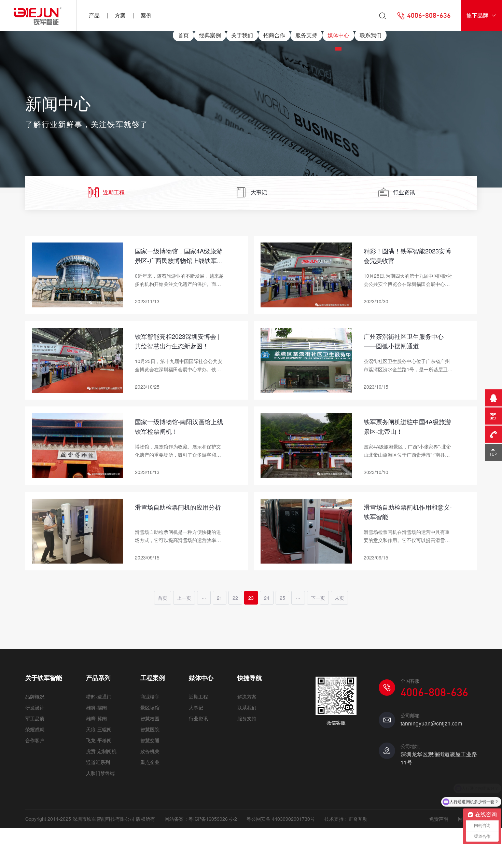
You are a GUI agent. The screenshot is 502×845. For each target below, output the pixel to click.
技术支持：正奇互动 (345, 818)
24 (266, 597)
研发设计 (34, 707)
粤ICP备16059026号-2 (213, 818)
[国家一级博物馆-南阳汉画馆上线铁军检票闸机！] (77, 444)
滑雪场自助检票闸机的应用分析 (178, 506)
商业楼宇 (149, 696)
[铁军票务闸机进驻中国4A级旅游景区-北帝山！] (306, 444)
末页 (339, 597)
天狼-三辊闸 (99, 729)
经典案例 (210, 35)
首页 (183, 35)
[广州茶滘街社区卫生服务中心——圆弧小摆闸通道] (306, 359)
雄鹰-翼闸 (96, 718)
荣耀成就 (34, 729)
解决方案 (246, 696)
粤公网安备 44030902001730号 (281, 818)
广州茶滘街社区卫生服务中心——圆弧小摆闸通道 (404, 341)
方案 (120, 15)
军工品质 (34, 718)
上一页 (184, 597)
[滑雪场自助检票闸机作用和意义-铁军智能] (306, 530)
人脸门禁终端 (100, 773)
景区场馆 (149, 707)
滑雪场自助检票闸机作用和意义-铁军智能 (408, 511)
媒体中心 (338, 35)
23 (251, 597)
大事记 (259, 192)
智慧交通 (149, 740)
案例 (146, 15)
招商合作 (274, 35)
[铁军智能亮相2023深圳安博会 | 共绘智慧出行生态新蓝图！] (77, 359)
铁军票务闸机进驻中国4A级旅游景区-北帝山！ (407, 426)
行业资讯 (404, 192)
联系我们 (370, 35)
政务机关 (149, 751)
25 (282, 597)
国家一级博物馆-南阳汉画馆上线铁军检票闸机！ (179, 426)
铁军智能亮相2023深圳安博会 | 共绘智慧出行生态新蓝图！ (177, 341)
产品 (94, 15)
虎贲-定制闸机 (101, 751)
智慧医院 (149, 729)
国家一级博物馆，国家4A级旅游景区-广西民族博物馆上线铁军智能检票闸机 (179, 256)
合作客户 (34, 740)
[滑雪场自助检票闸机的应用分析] (77, 530)
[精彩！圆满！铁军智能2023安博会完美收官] (306, 274)
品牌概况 (34, 696)
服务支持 (306, 35)
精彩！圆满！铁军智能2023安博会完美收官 (407, 255)
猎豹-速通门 (99, 696)
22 (235, 597)
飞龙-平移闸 (99, 740)
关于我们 (242, 35)
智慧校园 (149, 718)
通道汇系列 (98, 762)
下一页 (318, 597)
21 (219, 597)
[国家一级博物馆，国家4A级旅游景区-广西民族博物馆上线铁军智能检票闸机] (77, 274)
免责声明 (438, 818)
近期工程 (114, 192)
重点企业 (149, 762)
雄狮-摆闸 (96, 707)
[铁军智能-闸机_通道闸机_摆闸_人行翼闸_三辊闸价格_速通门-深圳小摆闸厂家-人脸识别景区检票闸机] (38, 15)
